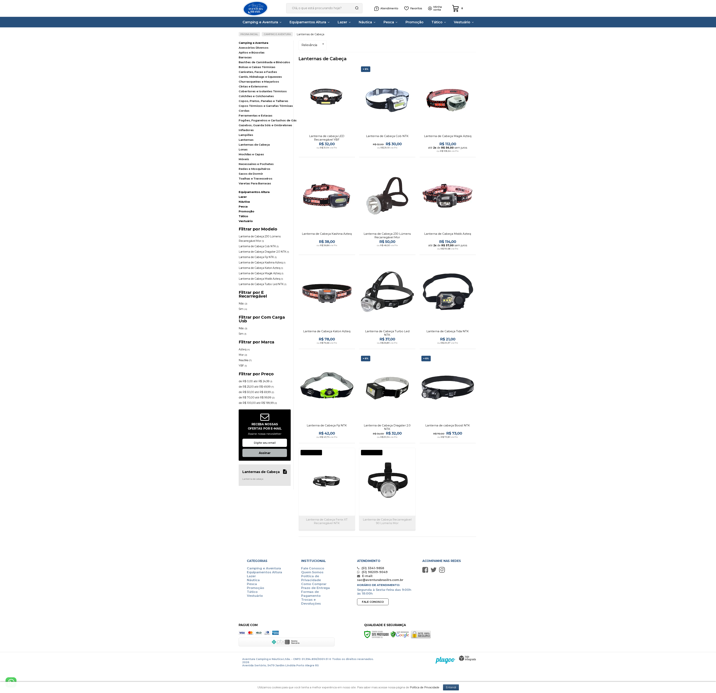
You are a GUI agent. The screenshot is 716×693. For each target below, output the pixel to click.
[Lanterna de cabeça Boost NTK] (448, 399)
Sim (243, 309)
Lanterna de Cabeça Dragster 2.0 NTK (264, 251)
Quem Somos (312, 572)
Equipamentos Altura (264, 572)
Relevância (309, 45)
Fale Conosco (312, 568)
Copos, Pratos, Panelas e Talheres (263, 101)
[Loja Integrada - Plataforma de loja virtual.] (467, 658)
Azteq (244, 349)
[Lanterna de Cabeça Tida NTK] (448, 305)
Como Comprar (313, 584)
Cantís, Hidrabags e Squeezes (260, 76)
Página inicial (249, 34)
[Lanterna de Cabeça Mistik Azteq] (448, 208)
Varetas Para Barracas (255, 183)
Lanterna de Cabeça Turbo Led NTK (262, 284)
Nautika (245, 360)
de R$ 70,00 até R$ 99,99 (257, 397)
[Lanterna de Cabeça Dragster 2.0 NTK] (387, 399)
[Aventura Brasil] (261, 8)
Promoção (255, 588)
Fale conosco (373, 602)
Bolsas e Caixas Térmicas (257, 67)
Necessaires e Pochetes (256, 164)
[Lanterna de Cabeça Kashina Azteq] (327, 208)
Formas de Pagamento (311, 594)
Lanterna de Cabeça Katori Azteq (261, 268)
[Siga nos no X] (435, 570)
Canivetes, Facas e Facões (258, 72)
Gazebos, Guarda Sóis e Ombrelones (265, 125)
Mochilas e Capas (251, 154)
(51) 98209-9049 (374, 572)
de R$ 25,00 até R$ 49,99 (256, 386)
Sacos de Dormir (251, 173)
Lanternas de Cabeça (254, 144)
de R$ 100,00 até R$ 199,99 (258, 403)
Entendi (451, 687)
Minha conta (437, 8)
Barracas (245, 57)
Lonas (243, 149)
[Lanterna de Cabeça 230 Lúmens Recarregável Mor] (387, 208)
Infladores (246, 130)
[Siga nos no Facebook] (426, 570)
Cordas (244, 110)
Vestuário (255, 596)
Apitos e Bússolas (252, 52)
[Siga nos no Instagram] (443, 570)
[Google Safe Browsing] (399, 634)
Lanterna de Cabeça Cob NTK (259, 246)
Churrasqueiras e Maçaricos (259, 81)
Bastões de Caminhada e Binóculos (264, 62)
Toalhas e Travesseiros (255, 178)
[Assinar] (264, 453)
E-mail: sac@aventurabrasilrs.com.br (380, 578)
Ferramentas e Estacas (255, 115)
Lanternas (246, 140)
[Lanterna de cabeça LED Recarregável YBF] (327, 111)
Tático (252, 592)
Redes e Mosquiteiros (254, 169)
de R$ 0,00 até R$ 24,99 (255, 381)
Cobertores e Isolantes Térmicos (263, 91)
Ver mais (327, 153)
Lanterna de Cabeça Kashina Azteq (262, 262)
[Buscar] (355, 8)
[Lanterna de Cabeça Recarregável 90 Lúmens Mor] (387, 489)
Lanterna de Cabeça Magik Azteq (261, 273)
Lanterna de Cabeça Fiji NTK (258, 257)
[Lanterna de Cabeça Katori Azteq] (327, 305)
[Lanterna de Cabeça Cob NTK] (387, 111)
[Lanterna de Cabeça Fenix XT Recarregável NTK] (327, 489)
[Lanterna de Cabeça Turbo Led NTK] (387, 305)
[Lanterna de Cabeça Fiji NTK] (327, 399)
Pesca (252, 584)
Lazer (251, 576)
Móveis (244, 159)
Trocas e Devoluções (311, 601)
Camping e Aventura (277, 34)
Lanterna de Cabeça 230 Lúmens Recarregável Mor (259, 239)
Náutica (253, 580)
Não (243, 303)
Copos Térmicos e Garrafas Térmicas (265, 106)
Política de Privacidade (311, 578)
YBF (243, 365)
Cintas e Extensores (253, 86)
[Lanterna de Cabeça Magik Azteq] (448, 111)
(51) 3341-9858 (372, 568)
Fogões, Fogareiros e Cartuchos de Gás (265, 120)
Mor (243, 354)
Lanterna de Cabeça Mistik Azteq (261, 278)
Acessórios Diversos (253, 47)
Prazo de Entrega (315, 588)
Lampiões (246, 135)
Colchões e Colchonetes (256, 96)
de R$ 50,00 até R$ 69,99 (256, 392)
